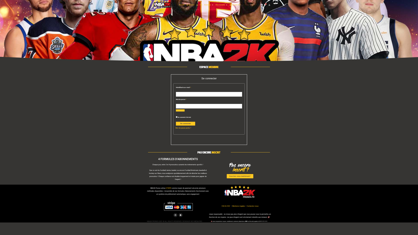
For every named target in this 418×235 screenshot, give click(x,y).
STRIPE (168, 188)
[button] (209, 5)
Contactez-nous (253, 206)
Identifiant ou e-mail (183, 87)
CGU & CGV (226, 206)
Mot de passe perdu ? (183, 128)
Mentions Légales (238, 206)
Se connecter (185, 124)
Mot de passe (181, 99)
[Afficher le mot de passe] (180, 110)
